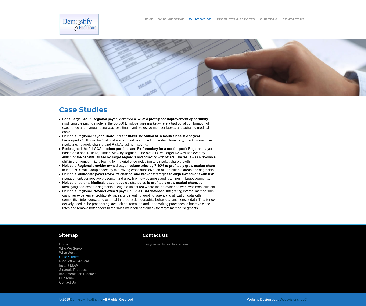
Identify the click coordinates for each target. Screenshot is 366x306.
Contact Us (293, 19)
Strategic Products (73, 269)
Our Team (268, 19)
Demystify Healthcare (86, 299)
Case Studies (69, 257)
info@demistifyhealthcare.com (165, 244)
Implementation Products (77, 274)
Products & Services (236, 19)
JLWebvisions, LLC (292, 299)
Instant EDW (68, 265)
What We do (200, 19)
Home (148, 19)
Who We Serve (171, 19)
